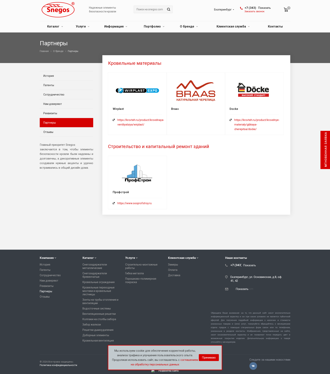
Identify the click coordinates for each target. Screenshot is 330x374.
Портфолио (153, 26)
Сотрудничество (53, 94)
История (48, 75)
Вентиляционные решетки (99, 313)
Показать (264, 8)
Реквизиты (50, 113)
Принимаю (209, 357)
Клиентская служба (232, 26)
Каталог (53, 26)
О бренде (187, 26)
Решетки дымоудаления (97, 329)
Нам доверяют (52, 103)
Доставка (174, 275)
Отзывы (48, 132)
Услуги (81, 26)
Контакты (275, 26)
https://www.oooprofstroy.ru (134, 203)
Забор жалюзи (91, 324)
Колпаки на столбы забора (99, 319)
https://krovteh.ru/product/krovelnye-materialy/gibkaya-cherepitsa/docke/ (257, 124)
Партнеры (49, 122)
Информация (114, 26)
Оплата (172, 269)
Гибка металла (134, 273)
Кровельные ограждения (98, 282)
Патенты (48, 85)
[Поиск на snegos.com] (168, 9)
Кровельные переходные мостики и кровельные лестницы (98, 291)
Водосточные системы (96, 308)
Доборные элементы (95, 335)
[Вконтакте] (253, 366)
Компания (47, 258)
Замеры (173, 264)
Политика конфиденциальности (58, 365)
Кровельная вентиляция (98, 340)
